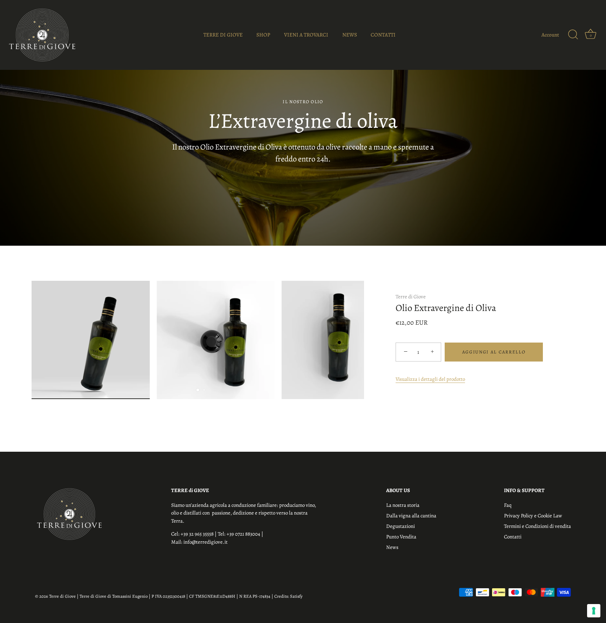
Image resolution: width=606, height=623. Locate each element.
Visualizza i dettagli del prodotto (430, 379)
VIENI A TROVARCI (306, 34)
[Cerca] (573, 34)
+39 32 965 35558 (198, 533)
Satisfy (296, 596)
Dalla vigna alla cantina (411, 515)
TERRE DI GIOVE (223, 34)
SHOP (263, 34)
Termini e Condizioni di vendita (537, 526)
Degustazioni (400, 526)
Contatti (512, 536)
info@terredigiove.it (205, 541)
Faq (508, 505)
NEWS (349, 34)
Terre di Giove (411, 296)
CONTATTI (383, 34)
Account (550, 34)
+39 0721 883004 (244, 533)
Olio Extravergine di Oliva (446, 308)
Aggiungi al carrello (494, 352)
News (392, 547)
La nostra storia (402, 505)
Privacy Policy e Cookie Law (533, 515)
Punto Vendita (401, 536)
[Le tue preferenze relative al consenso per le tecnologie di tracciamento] (593, 610)
